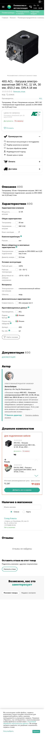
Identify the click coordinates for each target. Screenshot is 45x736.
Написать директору (14, 415)
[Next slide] (36, 476)
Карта (28, 512)
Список (16, 512)
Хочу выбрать (8, 731)
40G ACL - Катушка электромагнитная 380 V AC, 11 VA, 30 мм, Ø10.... (24, 445)
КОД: (4, 95)
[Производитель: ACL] (35, 114)
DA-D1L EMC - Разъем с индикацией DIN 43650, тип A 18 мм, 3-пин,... (25, 470)
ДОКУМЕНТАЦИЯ (8, 357)
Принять (36, 731)
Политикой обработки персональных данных (19, 722)
